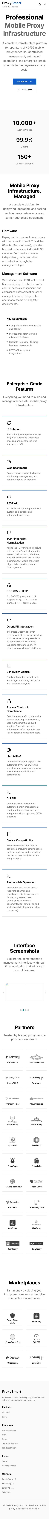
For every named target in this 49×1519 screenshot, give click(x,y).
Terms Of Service (10, 1443)
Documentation (9, 1430)
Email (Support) (9, 1479)
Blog (4, 1435)
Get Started (22, 81)
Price (4, 1417)
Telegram (6, 1492)
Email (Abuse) (8, 1488)
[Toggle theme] (40, 4)
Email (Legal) (8, 1483)
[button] (21, 1010)
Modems (6, 1412)
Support (5, 1439)
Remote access (9, 1465)
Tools (4, 1461)
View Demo (27, 89)
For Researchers (9, 1448)
